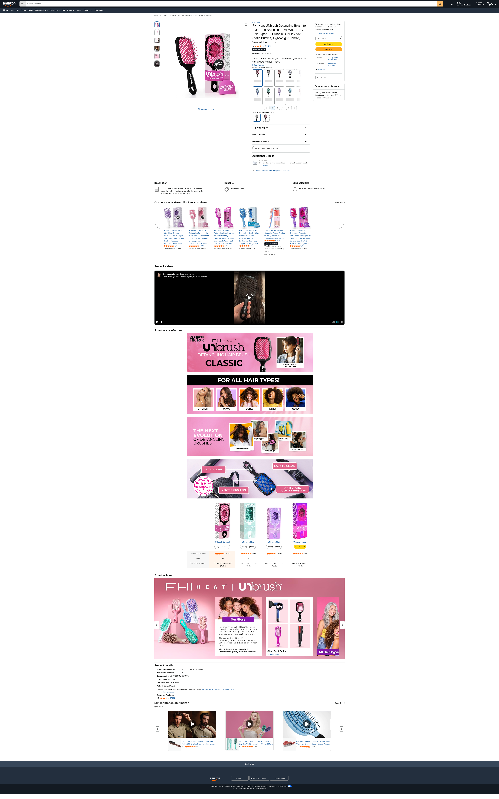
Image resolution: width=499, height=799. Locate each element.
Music (79, 10)
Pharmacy (88, 10)
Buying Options (222, 547)
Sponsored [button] (158, 706)
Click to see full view (206, 109)
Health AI (15, 10)
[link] (174, 237)
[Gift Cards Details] (59, 10)
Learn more (263, 165)
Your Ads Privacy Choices (278, 786)
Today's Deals (27, 10)
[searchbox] (231, 3)
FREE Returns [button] (258, 65)
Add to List (321, 77)
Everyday (99, 10)
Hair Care (176, 16)
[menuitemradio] (337, 322)
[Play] (157, 322)
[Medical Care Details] (47, 10)
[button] (5, 10)
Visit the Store (273, 654)
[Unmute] (342, 321)
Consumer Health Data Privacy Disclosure (252, 786)
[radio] (157, 25)
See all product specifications (266, 148)
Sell (63, 10)
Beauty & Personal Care (162, 16)
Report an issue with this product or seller (272, 170)
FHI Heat (256, 22)
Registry (70, 10)
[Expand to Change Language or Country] (246, 778)
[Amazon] (9, 4)
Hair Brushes (207, 16)
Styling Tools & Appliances (191, 16)
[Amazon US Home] (215, 779)
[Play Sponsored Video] (192, 724)
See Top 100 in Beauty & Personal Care (217, 689)
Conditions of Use (217, 786)
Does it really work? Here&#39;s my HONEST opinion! (185, 276)
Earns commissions (187, 274)
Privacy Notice (230, 786)
